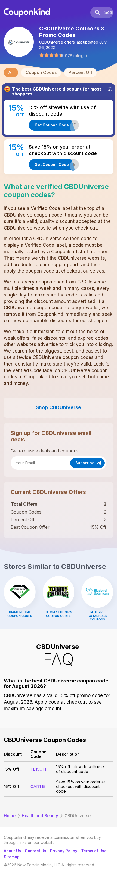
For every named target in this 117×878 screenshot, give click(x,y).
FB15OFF (38, 769)
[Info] (110, 89)
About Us (12, 850)
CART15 (37, 786)
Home (10, 815)
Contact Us (35, 850)
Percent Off (80, 72)
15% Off (11, 769)
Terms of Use (94, 850)
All (11, 72)
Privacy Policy (63, 850)
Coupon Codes (41, 72)
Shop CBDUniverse (58, 407)
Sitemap (12, 856)
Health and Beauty (40, 815)
